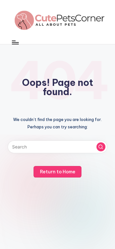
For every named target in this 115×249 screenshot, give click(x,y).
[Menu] (15, 42)
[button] (100, 146)
